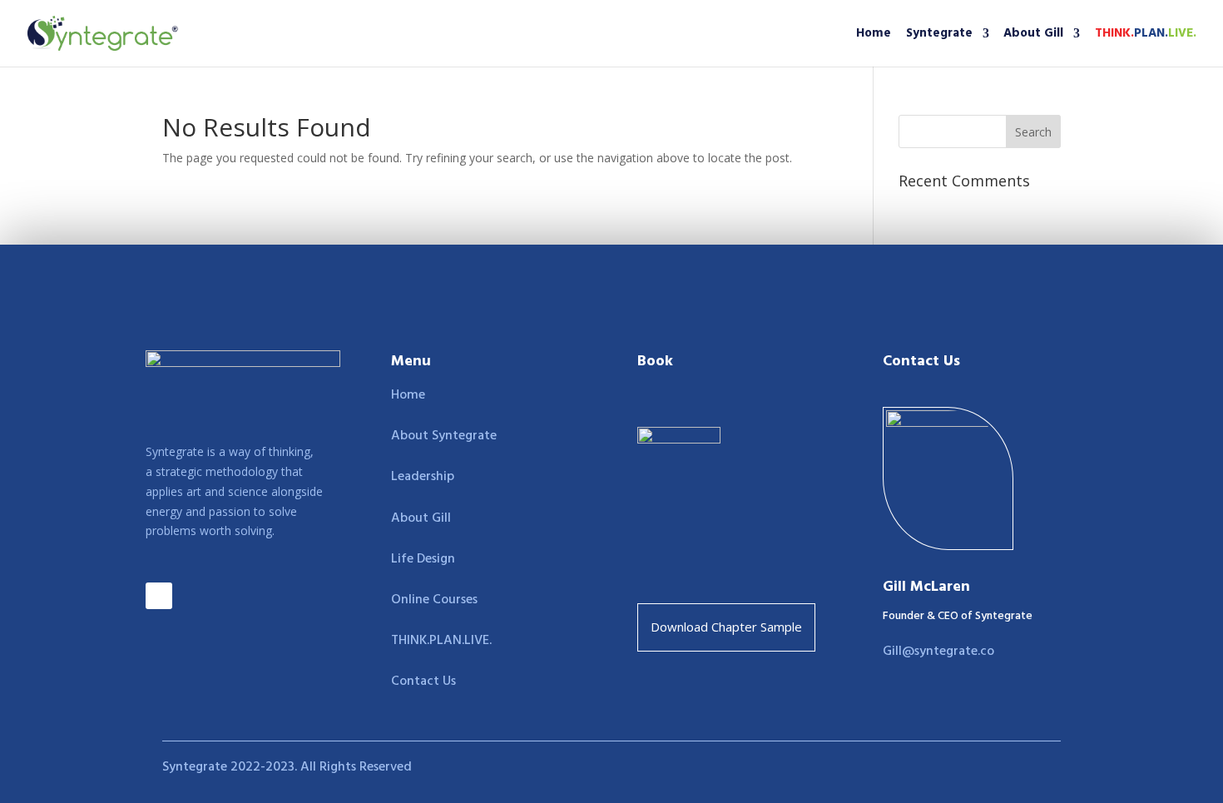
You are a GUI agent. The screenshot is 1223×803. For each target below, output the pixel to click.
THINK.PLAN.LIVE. (441, 641)
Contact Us (423, 681)
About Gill (1033, 35)
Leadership (422, 477)
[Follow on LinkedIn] (159, 595)
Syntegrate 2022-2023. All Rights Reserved (287, 767)
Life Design (423, 559)
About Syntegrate (444, 436)
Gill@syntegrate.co (938, 651)
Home (873, 35)
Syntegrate (939, 35)
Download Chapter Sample (726, 626)
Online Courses (434, 600)
